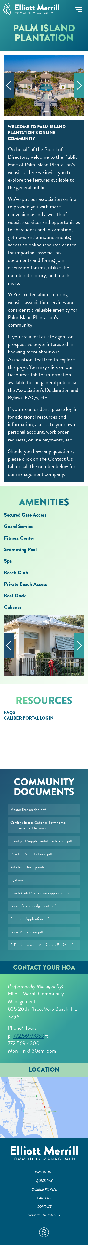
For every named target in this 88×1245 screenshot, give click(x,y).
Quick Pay (44, 1180)
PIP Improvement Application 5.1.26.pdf (41, 945)
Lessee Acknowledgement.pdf (32, 906)
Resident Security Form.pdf (31, 854)
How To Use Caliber (44, 1215)
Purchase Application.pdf (29, 919)
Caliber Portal (44, 1189)
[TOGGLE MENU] (78, 10)
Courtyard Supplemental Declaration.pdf (41, 841)
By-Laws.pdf (20, 880)
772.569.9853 (28, 1036)
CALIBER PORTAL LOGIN (29, 718)
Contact (44, 1206)
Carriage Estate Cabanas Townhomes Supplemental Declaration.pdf (38, 825)
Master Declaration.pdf (28, 810)
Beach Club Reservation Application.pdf (41, 893)
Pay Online (44, 1172)
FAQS (9, 712)
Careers (44, 1198)
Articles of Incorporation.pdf (32, 867)
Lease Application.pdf (26, 932)
